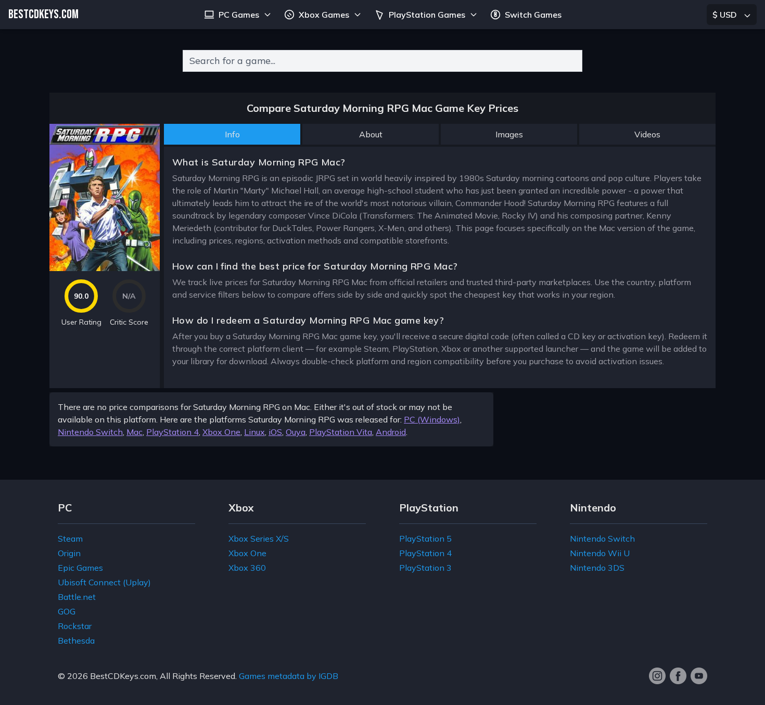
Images (509, 134)
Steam (70, 538)
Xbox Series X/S (258, 538)
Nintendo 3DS (597, 567)
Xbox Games (324, 14)
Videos (647, 134)
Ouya (295, 432)
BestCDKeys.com (123, 676)
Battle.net (77, 597)
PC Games (239, 14)
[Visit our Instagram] (657, 676)
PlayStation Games (427, 14)
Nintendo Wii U (600, 553)
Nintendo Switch (90, 432)
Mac (134, 432)
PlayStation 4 (172, 432)
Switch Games (533, 14)
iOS (275, 432)
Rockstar (75, 626)
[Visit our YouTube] (699, 676)
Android (391, 432)
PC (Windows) (432, 419)
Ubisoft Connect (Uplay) (104, 582)
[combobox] (382, 61)
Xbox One (221, 432)
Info (232, 134)
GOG (66, 611)
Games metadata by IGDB (288, 676)
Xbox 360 (247, 567)
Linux (254, 432)
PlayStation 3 (425, 567)
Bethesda (76, 640)
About (370, 134)
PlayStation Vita (340, 432)
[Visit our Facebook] (678, 676)
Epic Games (80, 567)
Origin (69, 553)
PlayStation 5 (425, 538)
